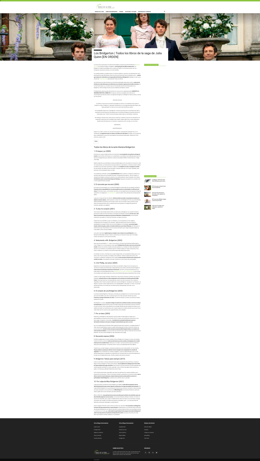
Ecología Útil (122, 438)
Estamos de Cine (123, 429)
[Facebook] (145, 452)
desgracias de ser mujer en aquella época (124, 271)
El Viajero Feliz (97, 429)
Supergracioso (122, 426)
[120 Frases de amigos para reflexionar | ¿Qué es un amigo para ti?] (147, 207)
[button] (164, 11)
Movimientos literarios (144, 11)
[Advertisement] (155, 120)
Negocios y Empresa (98, 432)
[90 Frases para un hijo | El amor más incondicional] (147, 188)
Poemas (121, 11)
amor (108, 243)
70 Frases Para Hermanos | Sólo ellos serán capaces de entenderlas (158, 194)
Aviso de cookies (148, 426)
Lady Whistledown (111, 192)
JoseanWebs (147, 435)
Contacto (146, 429)
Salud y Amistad (97, 435)
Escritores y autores (130, 11)
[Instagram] (149, 452)
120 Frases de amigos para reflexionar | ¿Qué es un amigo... (158, 207)
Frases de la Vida (103, 78)
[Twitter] (153, 452)
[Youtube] (156, 452)
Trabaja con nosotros (149, 432)
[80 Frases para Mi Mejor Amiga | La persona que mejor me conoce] (147, 201)
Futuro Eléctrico (122, 432)
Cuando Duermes (98, 438)
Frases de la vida (99, 11)
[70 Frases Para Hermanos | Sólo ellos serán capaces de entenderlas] (147, 194)
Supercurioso (97, 426)
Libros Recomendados (111, 11)
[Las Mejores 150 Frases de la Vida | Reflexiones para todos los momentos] (147, 181)
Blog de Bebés (122, 435)
